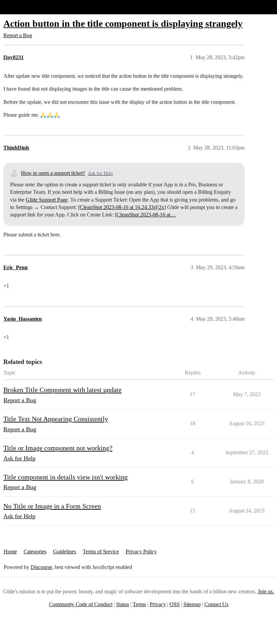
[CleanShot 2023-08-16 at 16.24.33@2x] (122, 207)
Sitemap (192, 604)
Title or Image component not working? (57, 448)
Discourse (41, 567)
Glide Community (22, 7)
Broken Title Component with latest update (62, 389)
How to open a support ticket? (53, 173)
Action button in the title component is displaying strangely (123, 23)
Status (122, 604)
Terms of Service (101, 551)
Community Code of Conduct (80, 604)
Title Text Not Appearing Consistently (55, 418)
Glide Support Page (47, 200)
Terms (139, 604)
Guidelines (64, 551)
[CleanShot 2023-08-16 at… (145, 214)
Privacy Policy (141, 551)
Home (10, 551)
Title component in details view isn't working (65, 477)
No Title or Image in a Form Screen (52, 506)
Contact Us (216, 604)
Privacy (158, 604)
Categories (35, 551)
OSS (175, 604)
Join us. (266, 591)
